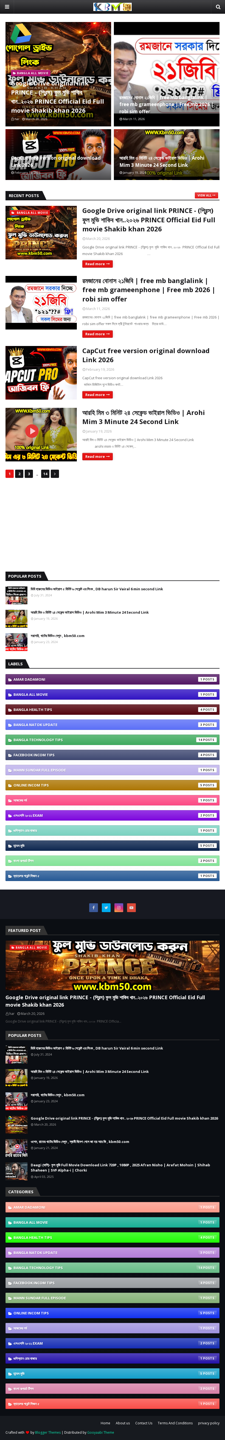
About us (123, 1423)
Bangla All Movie (107, 694)
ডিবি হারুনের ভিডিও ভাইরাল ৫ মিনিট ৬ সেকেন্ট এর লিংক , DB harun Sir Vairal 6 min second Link (97, 588)
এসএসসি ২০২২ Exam (107, 815)
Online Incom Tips (107, 785)
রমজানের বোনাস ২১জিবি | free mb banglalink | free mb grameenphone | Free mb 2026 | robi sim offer (166, 104)
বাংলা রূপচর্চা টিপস (107, 860)
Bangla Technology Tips (107, 739)
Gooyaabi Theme (100, 1432)
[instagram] (118, 907)
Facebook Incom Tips (107, 754)
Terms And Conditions (175, 1423)
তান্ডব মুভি (107, 845)
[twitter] (106, 907)
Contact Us (143, 1423)
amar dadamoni (107, 679)
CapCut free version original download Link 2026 (56, 161)
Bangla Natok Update (107, 724)
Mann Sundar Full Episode (107, 770)
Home (105, 1423)
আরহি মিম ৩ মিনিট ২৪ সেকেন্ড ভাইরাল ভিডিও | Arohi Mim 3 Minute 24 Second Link (161, 161)
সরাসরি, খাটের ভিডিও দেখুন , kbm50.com (58, 635)
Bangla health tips (107, 709)
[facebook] (93, 907)
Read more (95, 263)
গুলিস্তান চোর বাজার (107, 830)
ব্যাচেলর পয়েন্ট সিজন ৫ (107, 875)
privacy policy (209, 1423)
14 (45, 473)
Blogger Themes (48, 1432)
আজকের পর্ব (107, 800)
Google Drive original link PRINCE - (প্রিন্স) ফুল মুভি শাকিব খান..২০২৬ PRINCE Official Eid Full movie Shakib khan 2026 (57, 96)
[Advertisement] (112, 524)
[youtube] (131, 907)
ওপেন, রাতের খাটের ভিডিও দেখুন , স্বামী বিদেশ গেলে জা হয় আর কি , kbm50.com (80, 1141)
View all (205, 195)
